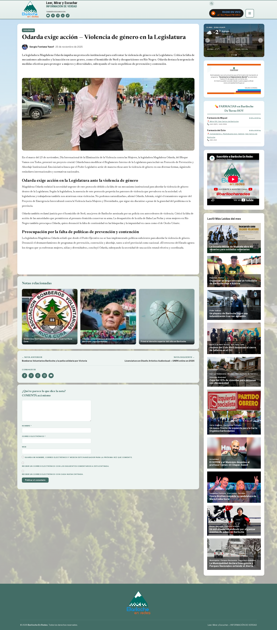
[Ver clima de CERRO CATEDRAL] (234, 55)
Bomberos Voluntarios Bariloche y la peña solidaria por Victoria (54, 361)
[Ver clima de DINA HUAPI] (236, 55)
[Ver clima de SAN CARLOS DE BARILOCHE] (232, 55)
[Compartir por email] (51, 375)
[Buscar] (211, 3)
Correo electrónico (34, 436)
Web (24, 447)
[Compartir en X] (31, 375)
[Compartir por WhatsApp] (37, 375)
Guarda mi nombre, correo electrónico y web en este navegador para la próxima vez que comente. (78, 457)
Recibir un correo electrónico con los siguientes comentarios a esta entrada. (65, 466)
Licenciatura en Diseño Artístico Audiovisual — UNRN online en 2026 (159, 361)
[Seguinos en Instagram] (44, 375)
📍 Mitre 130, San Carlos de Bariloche (223, 121)
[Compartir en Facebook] (24, 375)
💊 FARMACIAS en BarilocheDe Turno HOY (234, 108)
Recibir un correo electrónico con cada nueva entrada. (52, 474)
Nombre (27, 426)
